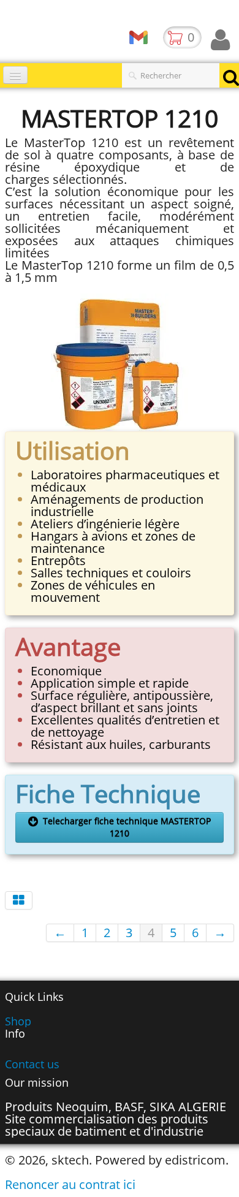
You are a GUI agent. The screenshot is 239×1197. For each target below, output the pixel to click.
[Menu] (15, 75)
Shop (18, 1021)
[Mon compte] (220, 39)
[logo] (4, 33)
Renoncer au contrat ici (70, 1184)
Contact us (32, 1064)
